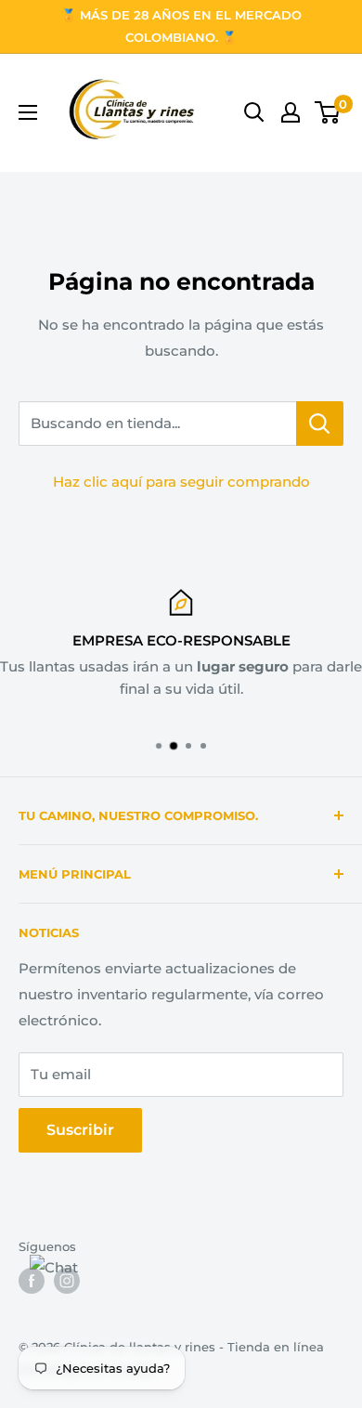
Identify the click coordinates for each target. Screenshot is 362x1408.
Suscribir (80, 1130)
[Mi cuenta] (290, 112)
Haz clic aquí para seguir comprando (181, 481)
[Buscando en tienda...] (319, 423)
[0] (328, 112)
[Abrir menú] (28, 112)
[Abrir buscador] (254, 112)
